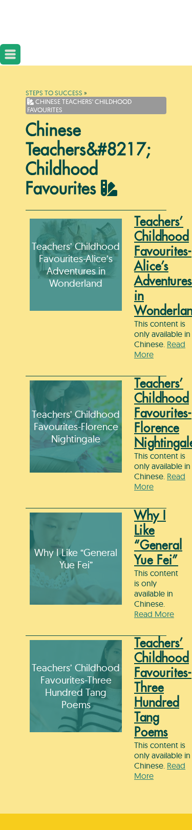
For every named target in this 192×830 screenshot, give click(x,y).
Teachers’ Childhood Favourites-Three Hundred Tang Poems (162, 687)
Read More (154, 614)
